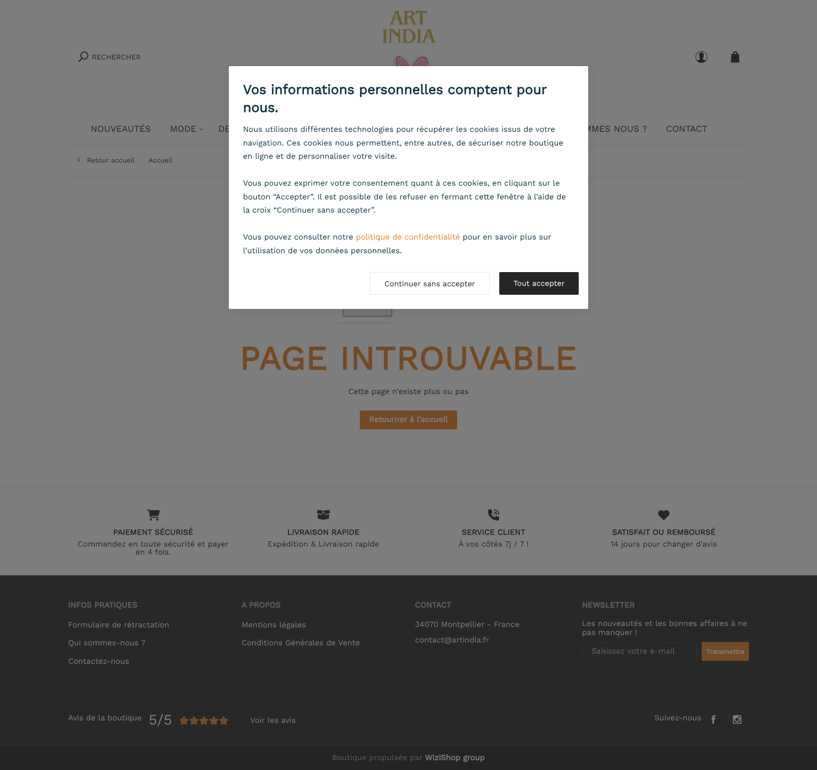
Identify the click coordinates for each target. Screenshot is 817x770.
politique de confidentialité (408, 237)
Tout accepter (539, 283)
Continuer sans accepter (429, 283)
